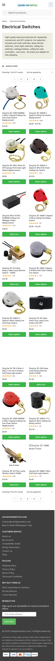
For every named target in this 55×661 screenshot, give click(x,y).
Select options (14, 131)
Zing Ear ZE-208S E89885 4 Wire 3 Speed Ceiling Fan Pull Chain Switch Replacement (14, 116)
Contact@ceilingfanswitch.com (16, 521)
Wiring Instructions (10, 547)
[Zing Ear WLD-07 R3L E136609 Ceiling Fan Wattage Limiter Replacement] (14, 200)
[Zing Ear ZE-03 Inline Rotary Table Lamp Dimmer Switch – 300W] (14, 253)
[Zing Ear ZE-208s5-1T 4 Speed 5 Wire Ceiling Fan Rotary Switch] (41, 403)
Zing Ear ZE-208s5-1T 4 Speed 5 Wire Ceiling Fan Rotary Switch (40, 420)
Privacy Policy (8, 569)
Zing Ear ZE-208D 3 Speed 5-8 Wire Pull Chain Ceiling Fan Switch (40, 270)
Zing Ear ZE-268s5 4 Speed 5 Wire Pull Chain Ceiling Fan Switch (39, 167)
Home (4, 21)
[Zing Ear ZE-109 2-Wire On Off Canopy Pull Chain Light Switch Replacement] (14, 150)
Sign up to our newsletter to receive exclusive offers (25, 607)
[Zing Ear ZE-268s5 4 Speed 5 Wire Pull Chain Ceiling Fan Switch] (41, 150)
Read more (14, 485)
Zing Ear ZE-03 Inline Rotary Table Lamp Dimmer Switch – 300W (13, 270)
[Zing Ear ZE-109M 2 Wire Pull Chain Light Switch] (41, 456)
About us (6, 536)
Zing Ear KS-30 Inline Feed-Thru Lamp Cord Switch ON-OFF (38, 320)
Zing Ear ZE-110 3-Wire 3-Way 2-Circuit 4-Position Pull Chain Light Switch (13, 370)
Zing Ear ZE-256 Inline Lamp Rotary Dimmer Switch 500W (38, 370)
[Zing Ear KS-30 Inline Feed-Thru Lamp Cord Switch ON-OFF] (41, 303)
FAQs (4, 554)
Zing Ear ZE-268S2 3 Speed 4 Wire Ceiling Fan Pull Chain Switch (13, 320)
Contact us (7, 551)
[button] (50, 5)
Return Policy (8, 573)
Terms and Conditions (12, 576)
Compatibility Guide (11, 543)
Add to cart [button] (14, 234)
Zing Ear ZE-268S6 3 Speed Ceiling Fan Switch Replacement (40, 115)
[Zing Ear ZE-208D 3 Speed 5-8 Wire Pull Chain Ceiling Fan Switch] (41, 253)
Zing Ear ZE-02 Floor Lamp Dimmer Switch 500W (13, 472)
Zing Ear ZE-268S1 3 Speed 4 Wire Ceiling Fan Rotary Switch (40, 217)
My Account (7, 540)
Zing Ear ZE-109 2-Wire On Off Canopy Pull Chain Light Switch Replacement (14, 167)
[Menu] (6, 5)
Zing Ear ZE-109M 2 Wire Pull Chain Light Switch (39, 472)
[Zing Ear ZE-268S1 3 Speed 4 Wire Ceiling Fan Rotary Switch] (41, 200)
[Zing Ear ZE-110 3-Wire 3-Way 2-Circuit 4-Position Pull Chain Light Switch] (14, 353)
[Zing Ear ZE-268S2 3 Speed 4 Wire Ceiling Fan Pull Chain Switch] (14, 303)
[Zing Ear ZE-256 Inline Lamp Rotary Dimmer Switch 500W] (41, 353)
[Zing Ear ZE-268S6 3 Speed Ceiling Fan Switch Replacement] (41, 98)
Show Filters (11, 66)
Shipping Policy (9, 565)
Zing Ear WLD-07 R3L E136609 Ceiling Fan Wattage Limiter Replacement (11, 219)
